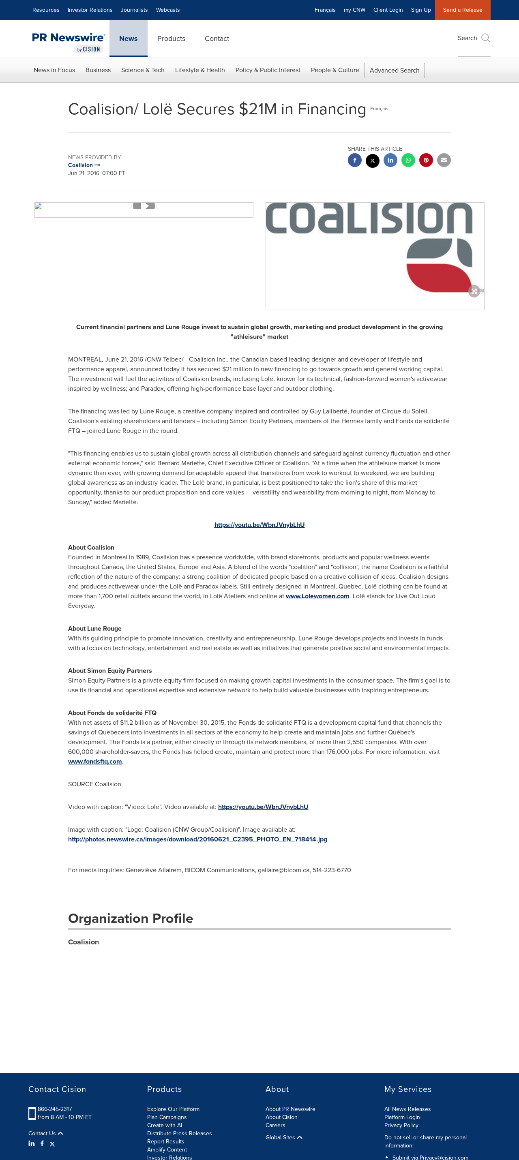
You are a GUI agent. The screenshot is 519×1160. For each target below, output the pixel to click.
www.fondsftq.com (95, 761)
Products (171, 38)
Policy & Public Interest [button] (268, 70)
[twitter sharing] (373, 162)
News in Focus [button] (54, 70)
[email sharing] (444, 161)
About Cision (282, 1117)
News (128, 38)
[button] (144, 206)
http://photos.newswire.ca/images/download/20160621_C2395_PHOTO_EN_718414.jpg (197, 839)
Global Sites (281, 1138)
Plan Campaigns (167, 1117)
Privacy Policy (401, 1125)
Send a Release (463, 10)
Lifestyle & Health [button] (200, 70)
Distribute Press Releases (179, 1133)
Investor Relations (90, 10)
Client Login (388, 10)
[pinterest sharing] (426, 161)
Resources (46, 10)
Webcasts (168, 10)
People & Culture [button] (335, 70)
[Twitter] (52, 1144)
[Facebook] (42, 1144)
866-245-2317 (55, 1109)
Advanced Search (395, 70)
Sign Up (421, 10)
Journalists (134, 10)
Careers (275, 1125)
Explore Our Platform (173, 1109)
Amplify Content (167, 1149)
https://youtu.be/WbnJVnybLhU (259, 524)
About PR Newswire (290, 1109)
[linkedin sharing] (390, 161)
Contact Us (43, 1134)
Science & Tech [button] (143, 70)
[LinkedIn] (32, 1144)
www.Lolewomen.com (318, 596)
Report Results (165, 1141)
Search (467, 38)
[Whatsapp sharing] (408, 161)
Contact (217, 38)
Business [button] (98, 70)
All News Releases (407, 1109)
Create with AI (164, 1125)
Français (325, 10)
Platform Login (402, 1117)
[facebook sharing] (355, 161)
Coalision (83, 942)
